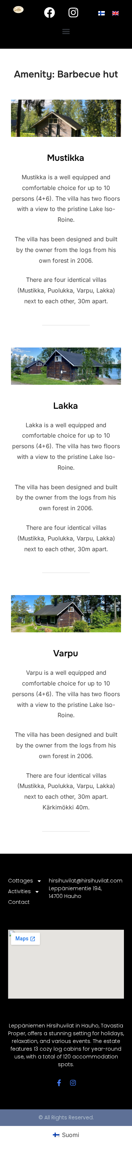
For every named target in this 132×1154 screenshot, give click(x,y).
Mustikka (65, 157)
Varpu (65, 653)
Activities (19, 891)
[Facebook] (49, 12)
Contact (19, 902)
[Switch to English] (115, 13)
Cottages (20, 880)
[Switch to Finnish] (102, 13)
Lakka (65, 405)
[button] (66, 31)
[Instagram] (73, 12)
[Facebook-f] (59, 1082)
